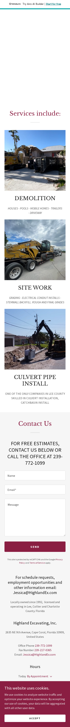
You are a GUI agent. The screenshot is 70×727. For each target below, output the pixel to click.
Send (34, 547)
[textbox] (35, 475)
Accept (35, 718)
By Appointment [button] (37, 676)
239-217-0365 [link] (43, 650)
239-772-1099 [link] (43, 645)
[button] (50, 676)
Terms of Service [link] (37, 562)
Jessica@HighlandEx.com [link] (39, 654)
